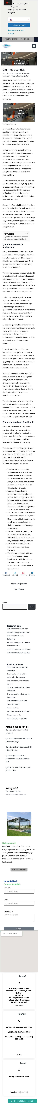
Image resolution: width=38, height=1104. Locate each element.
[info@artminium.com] (19, 1070)
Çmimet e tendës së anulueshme (16, 237)
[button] (18, 39)
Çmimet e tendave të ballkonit (15, 239)
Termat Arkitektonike (13, 791)
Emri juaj (7, 888)
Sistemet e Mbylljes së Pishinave (18, 653)
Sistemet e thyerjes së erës (17, 701)
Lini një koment (9, 73)
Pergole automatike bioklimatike (18, 711)
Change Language (19, 25)
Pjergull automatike (14, 715)
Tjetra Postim (19, 589)
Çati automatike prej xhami (17, 718)
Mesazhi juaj (8, 912)
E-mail (6, 900)
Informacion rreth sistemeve (16, 795)
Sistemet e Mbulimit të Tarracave (19, 649)
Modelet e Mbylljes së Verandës (18, 632)
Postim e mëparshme (19, 584)
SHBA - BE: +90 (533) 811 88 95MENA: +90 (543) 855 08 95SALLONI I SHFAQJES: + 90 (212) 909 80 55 (19, 1033)
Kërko (4, 602)
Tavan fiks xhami (13, 708)
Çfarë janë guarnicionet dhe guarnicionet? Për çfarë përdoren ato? (17, 758)
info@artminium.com (19, 1076)
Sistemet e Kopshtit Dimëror (17, 629)
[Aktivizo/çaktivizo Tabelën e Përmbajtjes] (26, 233)
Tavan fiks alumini (13, 704)
